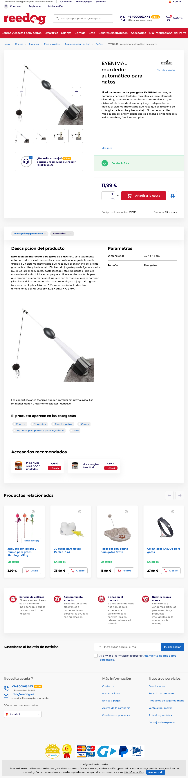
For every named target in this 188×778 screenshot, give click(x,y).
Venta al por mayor (160, 707)
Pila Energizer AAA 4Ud (91, 466)
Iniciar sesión (55, 6)
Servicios (101, 1)
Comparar (15, 6)
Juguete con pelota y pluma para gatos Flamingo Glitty (22, 552)
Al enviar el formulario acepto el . (138, 657)
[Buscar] (57, 18)
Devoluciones (157, 686)
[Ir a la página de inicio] (25, 19)
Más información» (134, 772)
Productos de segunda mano (166, 700)
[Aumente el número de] (112, 194)
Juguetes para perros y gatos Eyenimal (40, 430)
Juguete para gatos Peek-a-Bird (67, 550)
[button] (76, 91)
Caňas (99, 44)
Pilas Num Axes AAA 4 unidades (33, 465)
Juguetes (34, 44)
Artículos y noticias (160, 715)
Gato (76, 430)
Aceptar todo (155, 772)
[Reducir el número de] (112, 198)
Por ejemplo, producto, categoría (81, 18)
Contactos (66, 1)
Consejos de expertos (162, 722)
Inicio (7, 44)
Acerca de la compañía (116, 707)
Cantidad (106, 196)
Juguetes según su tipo (77, 44)
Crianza (19, 44)
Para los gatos (51, 44)
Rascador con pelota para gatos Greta (114, 550)
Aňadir (55, 468)
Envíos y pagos (84, 1)
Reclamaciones (111, 693)
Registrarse (35, 6)
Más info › (107, 147)
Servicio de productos (162, 693)
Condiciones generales (116, 715)
